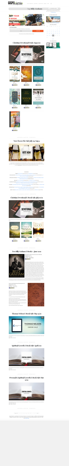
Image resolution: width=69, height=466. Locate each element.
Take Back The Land (32, 180)
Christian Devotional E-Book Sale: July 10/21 (26, 197)
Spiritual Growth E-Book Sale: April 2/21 (26, 346)
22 (57, 33)
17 (47, 33)
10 (47, 31)
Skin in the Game (20, 173)
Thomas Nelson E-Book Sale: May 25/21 (26, 314)
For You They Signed (20, 180)
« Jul (52, 38)
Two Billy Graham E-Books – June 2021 (26, 251)
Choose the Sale (40, 3)
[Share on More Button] (33, 135)
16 (59, 31)
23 (59, 33)
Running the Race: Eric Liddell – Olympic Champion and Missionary (23, 187)
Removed (21, 137)
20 (53, 33)
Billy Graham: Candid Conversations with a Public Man (22, 189)
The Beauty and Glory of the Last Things (22, 177)
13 (53, 31)
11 (49, 31)
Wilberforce (36, 189)
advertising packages (56, 22)
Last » (38, 413)
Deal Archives (35, 3)
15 (57, 31)
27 (53, 35)
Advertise (45, 3)
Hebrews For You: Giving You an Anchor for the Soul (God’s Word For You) (26, 181)
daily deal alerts (53, 12)
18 (49, 33)
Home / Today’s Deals (30, 3)
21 (55, 33)
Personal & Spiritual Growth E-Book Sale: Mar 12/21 (26, 379)
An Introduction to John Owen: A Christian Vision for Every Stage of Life (22, 184)
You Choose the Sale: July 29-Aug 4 (27, 141)
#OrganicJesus (31, 173)
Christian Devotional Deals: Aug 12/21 (26, 43)
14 (55, 31)
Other (48, 3)
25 (49, 35)
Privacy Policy (27, 418)
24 (47, 35)
